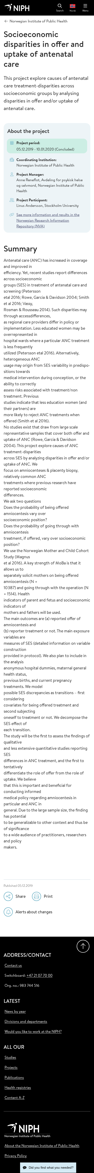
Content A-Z (14, 1097)
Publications (14, 1077)
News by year (15, 1011)
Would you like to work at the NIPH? (33, 1031)
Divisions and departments (26, 1021)
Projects (11, 1067)
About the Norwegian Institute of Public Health (42, 1145)
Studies (10, 1057)
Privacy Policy (16, 1155)
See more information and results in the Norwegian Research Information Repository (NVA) (47, 220)
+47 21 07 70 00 (39, 975)
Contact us (13, 965)
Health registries (18, 1087)
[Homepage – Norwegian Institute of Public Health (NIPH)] (17, 8)
